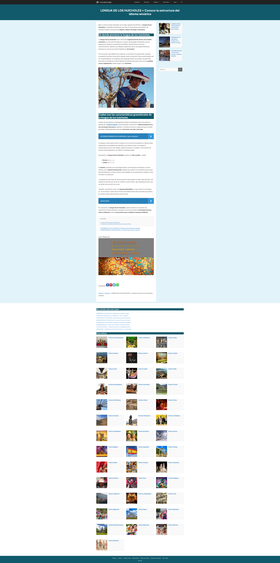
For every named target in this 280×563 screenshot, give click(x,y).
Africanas (146, 2)
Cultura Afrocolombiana (115, 337)
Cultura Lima (172, 494)
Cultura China (172, 400)
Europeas (136, 2)
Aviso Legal (165, 558)
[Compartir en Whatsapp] (117, 286)
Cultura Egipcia (113, 447)
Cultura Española (143, 447)
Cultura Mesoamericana (115, 525)
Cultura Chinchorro (144, 415)
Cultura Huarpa (143, 462)
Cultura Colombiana (114, 431)
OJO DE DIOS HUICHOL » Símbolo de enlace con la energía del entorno (113, 326)
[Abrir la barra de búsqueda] (182, 2)
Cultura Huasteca (173, 462)
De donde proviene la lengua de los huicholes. (110, 222)
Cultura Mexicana (143, 525)
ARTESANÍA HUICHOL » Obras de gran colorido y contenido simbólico (176, 53)
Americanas (166, 2)
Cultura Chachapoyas (115, 384)
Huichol (107, 293)
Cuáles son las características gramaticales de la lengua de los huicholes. (116, 223)
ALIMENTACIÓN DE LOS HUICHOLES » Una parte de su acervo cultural (120, 230)
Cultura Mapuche (113, 509)
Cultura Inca (142, 478)
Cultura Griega (172, 447)
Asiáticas (156, 2)
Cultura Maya (142, 509)
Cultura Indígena (173, 478)
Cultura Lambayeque (144, 494)
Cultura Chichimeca (114, 400)
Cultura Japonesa (113, 494)
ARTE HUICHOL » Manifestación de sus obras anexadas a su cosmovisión (113, 329)
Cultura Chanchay (144, 384)
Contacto (120, 558)
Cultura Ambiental (144, 337)
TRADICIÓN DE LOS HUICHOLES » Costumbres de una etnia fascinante (113, 318)
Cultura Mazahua (173, 509)
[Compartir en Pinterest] (110, 286)
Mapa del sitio (135, 558)
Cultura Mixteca (173, 525)
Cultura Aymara (113, 353)
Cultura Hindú (112, 462)
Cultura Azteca (143, 353)
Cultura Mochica (113, 540)
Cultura (100, 293)
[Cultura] (104, 2)
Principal (114, 558)
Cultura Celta (172, 369)
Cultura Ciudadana (174, 415)
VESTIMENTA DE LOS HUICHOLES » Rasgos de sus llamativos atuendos (120, 228)
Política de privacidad (156, 558)
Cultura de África (143, 431)
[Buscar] (180, 69)
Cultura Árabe (172, 337)
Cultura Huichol (113, 478)
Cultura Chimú (142, 400)
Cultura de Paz (172, 431)
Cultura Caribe (142, 369)
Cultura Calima (172, 353)
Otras (175, 2)
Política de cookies (144, 558)
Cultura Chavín (173, 384)
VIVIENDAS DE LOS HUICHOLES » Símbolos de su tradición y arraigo (175, 40)
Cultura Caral (112, 369)
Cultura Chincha (113, 415)
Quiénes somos (127, 558)
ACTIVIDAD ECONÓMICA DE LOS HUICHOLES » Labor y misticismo (112, 315)
